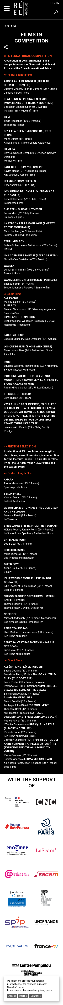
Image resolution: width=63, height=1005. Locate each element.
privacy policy (45, 990)
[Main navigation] (7, 8)
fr (51, 3)
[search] (56, 12)
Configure (36, 996)
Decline (23, 996)
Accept (12, 996)
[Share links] (6, 47)
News (13, 26)
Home (6, 26)
